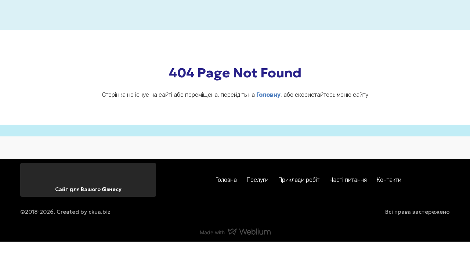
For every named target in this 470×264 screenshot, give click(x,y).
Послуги (257, 179)
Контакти (389, 179)
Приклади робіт (298, 179)
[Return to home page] (31, 15)
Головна (226, 179)
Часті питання (348, 179)
